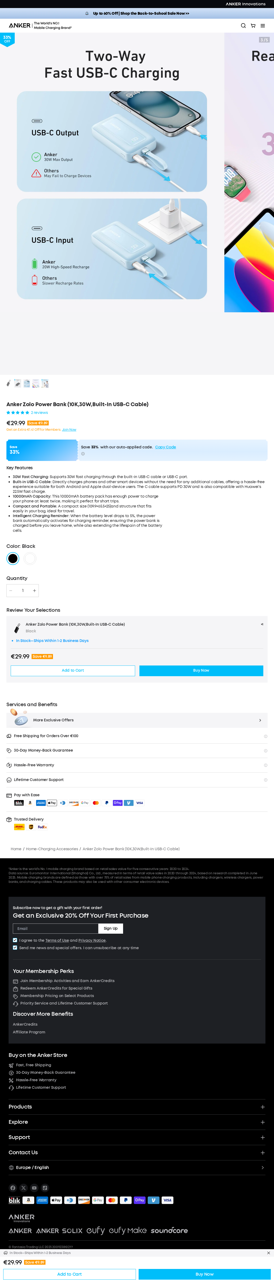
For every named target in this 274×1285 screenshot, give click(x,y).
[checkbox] (15, 940)
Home (16, 849)
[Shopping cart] (253, 25)
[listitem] (13, 1188)
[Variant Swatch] (12, 558)
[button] (31, 823)
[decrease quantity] (11, 590)
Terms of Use (57, 940)
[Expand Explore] (262, 1122)
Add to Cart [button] (73, 670)
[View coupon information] (83, 454)
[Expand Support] (262, 1137)
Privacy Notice (92, 940)
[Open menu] (262, 25)
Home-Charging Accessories (52, 849)
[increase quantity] (35, 590)
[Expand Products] (262, 1107)
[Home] (42, 25)
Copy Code (165, 447)
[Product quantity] (23, 590)
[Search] (243, 25)
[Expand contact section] (262, 1152)
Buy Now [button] (201, 670)
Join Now (69, 430)
